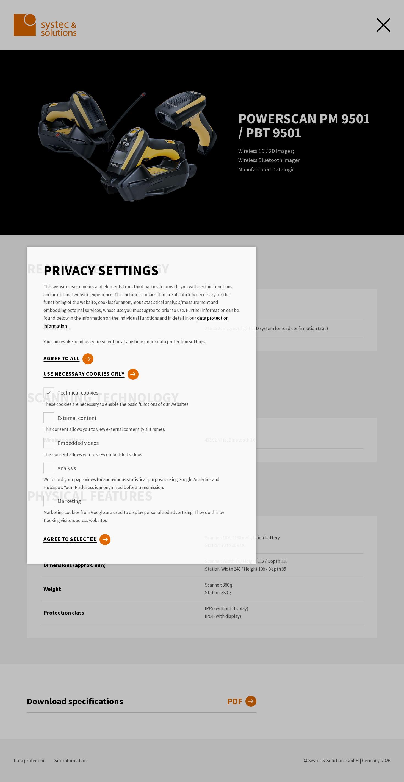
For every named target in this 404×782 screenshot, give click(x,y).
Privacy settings (101, 270)
